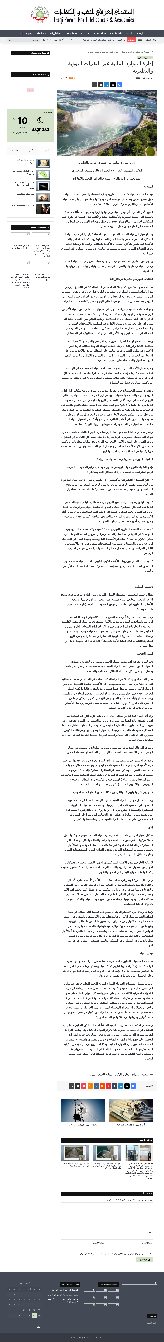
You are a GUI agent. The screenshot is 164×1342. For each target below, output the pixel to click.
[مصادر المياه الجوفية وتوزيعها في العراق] (43, 175)
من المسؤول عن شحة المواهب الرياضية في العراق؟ (42, 277)
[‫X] (113, 84)
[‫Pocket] (83, 1086)
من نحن (31, 33)
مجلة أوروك (55, 33)
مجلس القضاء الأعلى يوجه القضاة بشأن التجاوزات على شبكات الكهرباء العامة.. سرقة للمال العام (42, 250)
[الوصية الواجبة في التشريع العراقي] (43, 163)
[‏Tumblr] (114, 1086)
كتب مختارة (85, 33)
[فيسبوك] (119, 84)
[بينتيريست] (108, 1086)
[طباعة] (94, 84)
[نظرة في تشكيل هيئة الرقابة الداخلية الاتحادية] (20, 237)
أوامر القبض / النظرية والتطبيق (22, 205)
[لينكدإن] (106, 84)
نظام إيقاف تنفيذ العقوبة (25, 194)
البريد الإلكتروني (147, 1243)
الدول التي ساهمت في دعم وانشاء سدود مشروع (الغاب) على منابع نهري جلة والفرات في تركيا (107, 1165)
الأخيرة (31, 150)
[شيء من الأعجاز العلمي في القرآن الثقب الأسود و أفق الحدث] (43, 186)
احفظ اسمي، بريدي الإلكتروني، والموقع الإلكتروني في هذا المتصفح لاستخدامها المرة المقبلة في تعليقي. (115, 1254)
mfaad (64, 1337)
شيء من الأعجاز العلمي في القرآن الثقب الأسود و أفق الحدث (23, 185)
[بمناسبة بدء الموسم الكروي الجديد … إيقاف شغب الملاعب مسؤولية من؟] (113, 1292)
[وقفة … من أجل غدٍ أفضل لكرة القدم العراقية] (113, 1306)
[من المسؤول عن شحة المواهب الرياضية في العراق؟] (41, 266)
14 (19, 1305)
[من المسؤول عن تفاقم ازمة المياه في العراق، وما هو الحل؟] (75, 1153)
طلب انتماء (41, 33)
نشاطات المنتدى (116, 33)
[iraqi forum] (82, 14)
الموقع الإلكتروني (99, 1243)
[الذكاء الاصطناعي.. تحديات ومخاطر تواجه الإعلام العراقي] (89, 1299)
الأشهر (46, 150)
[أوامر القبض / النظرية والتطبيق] (43, 209)
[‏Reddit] (102, 1086)
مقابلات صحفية (100, 33)
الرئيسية (140, 33)
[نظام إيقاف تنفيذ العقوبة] (43, 197)
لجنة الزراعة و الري (131, 52)
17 (39, 1310)
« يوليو (39, 1327)
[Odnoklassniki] (90, 1086)
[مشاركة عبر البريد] (100, 84)
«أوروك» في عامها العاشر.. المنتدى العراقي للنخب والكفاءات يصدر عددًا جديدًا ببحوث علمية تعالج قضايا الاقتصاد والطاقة (76, 40)
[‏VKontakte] (96, 1086)
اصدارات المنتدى (70, 33)
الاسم (150, 1232)
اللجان (130, 33)
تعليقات (15, 150)
